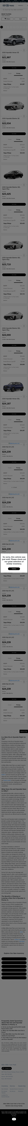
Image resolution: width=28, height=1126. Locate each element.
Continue (14, 568)
